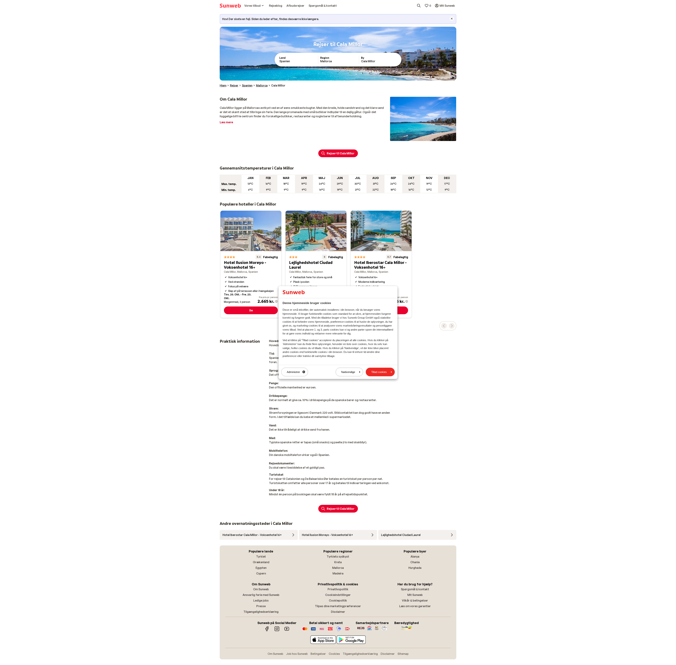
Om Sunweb (261, 589)
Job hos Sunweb (297, 654)
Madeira (338, 573)
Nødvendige (348, 371)
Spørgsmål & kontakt (415, 589)
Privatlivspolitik (338, 589)
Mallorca (338, 568)
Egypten (261, 568)
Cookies (334, 654)
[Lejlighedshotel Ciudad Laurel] (316, 264)
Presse (261, 606)
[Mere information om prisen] (276, 301)
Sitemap (403, 654)
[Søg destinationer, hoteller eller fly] (418, 5)
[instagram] (277, 630)
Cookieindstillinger (338, 595)
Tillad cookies (379, 371)
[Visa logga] (313, 630)
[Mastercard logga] (305, 630)
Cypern (261, 573)
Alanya (415, 556)
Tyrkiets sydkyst (338, 556)
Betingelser (318, 654)
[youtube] (287, 630)
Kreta (338, 562)
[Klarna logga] (322, 630)
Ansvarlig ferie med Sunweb (261, 595)
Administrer (293, 371)
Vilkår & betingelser (415, 600)
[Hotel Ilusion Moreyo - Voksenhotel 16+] (250, 264)
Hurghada (414, 568)
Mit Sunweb (415, 595)
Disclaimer (338, 611)
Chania (415, 562)
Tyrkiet (261, 556)
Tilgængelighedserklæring (260, 611)
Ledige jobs (261, 600)
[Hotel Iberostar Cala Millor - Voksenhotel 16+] (381, 264)
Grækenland (261, 562)
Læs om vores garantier (415, 606)
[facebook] (267, 630)
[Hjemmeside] (230, 6)
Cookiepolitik (338, 600)
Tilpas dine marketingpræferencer (338, 606)
